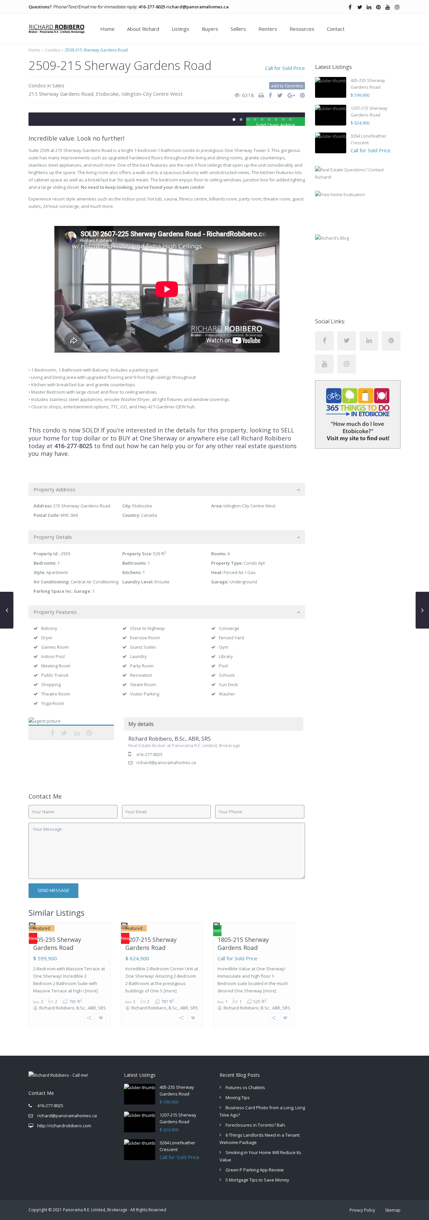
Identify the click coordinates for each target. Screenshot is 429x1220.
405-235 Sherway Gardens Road (57, 943)
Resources (302, 28)
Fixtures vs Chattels (245, 1087)
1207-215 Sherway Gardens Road (151, 943)
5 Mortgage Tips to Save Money (257, 1180)
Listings (180, 28)
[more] (91, 991)
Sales (58, 85)
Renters (267, 28)
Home (107, 28)
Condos (52, 50)
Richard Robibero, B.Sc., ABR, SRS (71, 728)
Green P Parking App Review (255, 1170)
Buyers (210, 28)
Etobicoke (107, 93)
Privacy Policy (362, 1210)
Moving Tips (238, 1097)
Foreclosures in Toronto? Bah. (256, 1125)
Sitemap (393, 1210)
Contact (336, 28)
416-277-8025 (151, 7)
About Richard (143, 28)
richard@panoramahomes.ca (197, 7)
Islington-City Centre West (152, 93)
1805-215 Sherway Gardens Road (243, 943)
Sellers (238, 28)
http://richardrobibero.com (64, 1126)
